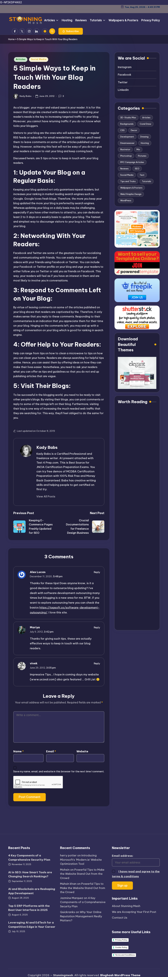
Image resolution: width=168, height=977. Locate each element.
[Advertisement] (137, 517)
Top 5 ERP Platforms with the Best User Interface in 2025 (29, 908)
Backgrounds (127, 124)
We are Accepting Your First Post (134, 912)
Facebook (124, 74)
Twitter (123, 82)
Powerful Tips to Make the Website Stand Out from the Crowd (82, 874)
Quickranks (67, 912)
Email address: (122, 856)
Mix (138, 149)
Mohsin (65, 869)
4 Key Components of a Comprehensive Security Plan (29, 857)
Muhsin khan (68, 884)
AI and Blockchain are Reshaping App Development (31, 891)
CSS (122, 130)
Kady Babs (47, 447)
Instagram (125, 67)
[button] (70, 31)
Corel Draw (145, 124)
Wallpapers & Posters (131, 187)
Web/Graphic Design (130, 194)
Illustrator (125, 149)
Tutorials (146, 181)
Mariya (35, 627)
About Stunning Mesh (126, 906)
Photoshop (126, 155)
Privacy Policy (121, 940)
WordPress (125, 200)
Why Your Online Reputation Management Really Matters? (81, 916)
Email (51, 751)
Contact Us (119, 917)
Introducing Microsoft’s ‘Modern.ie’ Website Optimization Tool (81, 860)
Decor (134, 130)
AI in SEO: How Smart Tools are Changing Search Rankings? (30, 874)
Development (127, 136)
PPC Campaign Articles (132, 162)
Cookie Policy (121, 947)
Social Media (38, 59)
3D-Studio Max (128, 117)
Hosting (145, 143)
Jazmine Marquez (71, 898)
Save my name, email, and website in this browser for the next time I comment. (58, 771)
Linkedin (123, 90)
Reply (97, 572)
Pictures (142, 155)
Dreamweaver (127, 143)
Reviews (124, 168)
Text (142, 175)
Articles (20, 59)
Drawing (144, 136)
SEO (137, 168)
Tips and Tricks (128, 181)
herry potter (68, 855)
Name (18, 751)
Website (82, 751)
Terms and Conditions (125, 955)
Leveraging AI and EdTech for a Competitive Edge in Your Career (31, 925)
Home (11, 39)
